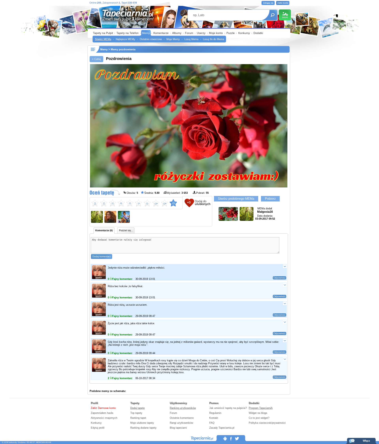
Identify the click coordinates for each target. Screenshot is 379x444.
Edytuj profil (97, 427)
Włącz (366, 440)
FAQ (211, 422)
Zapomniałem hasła (102, 412)
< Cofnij (96, 59)
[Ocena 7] (147, 203)
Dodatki (258, 33)
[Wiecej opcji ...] (285, 266)
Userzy (201, 33)
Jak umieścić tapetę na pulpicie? (228, 408)
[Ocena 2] (103, 203)
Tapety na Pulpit (103, 33)
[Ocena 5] (129, 203)
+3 (188, 202)
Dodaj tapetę (137, 408)
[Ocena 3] (112, 203)
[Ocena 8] (155, 203)
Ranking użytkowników (183, 408)
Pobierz (270, 198)
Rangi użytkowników (181, 422)
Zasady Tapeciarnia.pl (221, 427)
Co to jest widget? (259, 417)
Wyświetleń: (177, 192)
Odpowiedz (279, 277)
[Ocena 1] (95, 203)
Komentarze (161, 33)
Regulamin (215, 412)
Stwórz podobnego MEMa (236, 198)
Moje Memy (173, 39)
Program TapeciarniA (261, 408)
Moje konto (216, 33)
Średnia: (151, 192)
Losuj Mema (191, 39)
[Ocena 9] (164, 203)
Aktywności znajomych (104, 417)
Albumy (176, 33)
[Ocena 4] (121, 203)
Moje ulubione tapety (142, 422)
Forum (189, 33)
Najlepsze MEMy (125, 39)
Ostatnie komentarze (182, 417)
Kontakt (213, 417)
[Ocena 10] (173, 203)
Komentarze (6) (104, 230)
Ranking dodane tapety (143, 427)
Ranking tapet (138, 417)
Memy (146, 33)
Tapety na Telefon (127, 33)
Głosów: (132, 192)
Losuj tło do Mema (213, 39)
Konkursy (244, 33)
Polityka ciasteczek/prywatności (267, 422)
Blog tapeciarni (178, 427)
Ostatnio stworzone (151, 39)
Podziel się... (126, 230)
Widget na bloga (258, 412)
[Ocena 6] (138, 203)
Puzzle (230, 33)
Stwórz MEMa (103, 39)
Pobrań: (202, 192)
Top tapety (136, 412)
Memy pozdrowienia (123, 49)
